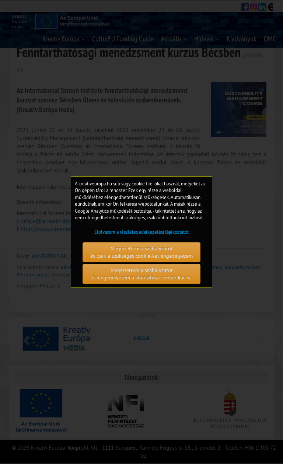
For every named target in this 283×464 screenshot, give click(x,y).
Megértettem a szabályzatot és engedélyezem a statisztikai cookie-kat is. (141, 274)
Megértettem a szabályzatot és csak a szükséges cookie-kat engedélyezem (141, 252)
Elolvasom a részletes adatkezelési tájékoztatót (141, 232)
